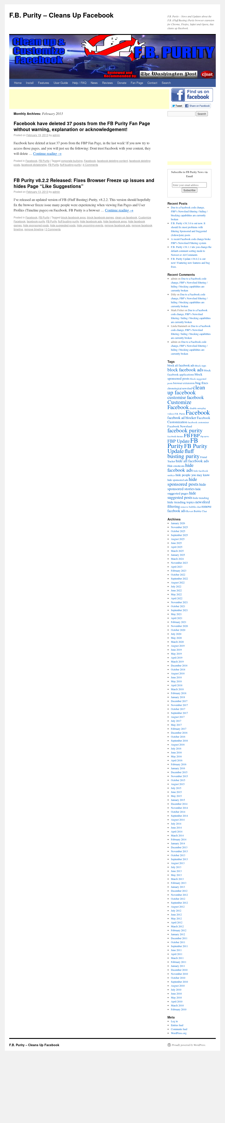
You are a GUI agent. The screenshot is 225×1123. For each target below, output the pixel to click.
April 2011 (176, 954)
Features (43, 83)
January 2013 (178, 886)
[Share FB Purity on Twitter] (177, 105)
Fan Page (137, 83)
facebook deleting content (112, 160)
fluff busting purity (70, 164)
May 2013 (176, 875)
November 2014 (179, 807)
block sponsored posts (184, 376)
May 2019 (176, 653)
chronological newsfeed (179, 388)
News (94, 83)
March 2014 (177, 835)
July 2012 (176, 910)
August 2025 (178, 539)
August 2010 (178, 985)
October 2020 (178, 630)
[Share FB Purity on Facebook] (197, 105)
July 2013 (176, 867)
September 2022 (179, 578)
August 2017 (178, 717)
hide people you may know (193, 475)
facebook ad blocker (181, 417)
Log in (174, 1021)
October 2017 (178, 709)
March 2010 (177, 1005)
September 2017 (179, 713)
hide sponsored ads (177, 480)
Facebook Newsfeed (179, 426)
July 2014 (176, 823)
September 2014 (179, 815)
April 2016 (176, 760)
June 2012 (176, 914)
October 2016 (178, 736)
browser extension (184, 383)
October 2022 (178, 574)
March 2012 (177, 926)
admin (56, 135)
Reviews (107, 83)
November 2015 (179, 776)
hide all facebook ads (192, 460)
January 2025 (178, 554)
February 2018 (178, 693)
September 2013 (179, 859)
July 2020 (176, 634)
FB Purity (44, 160)
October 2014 (178, 811)
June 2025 (176, 543)
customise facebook (185, 397)
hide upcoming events (90, 225)
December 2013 (179, 847)
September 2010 (179, 981)
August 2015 (178, 784)
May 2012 (176, 918)
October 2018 (178, 669)
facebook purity (36, 221)
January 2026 (178, 523)
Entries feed (177, 1025)
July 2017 (176, 720)
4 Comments (90, 164)
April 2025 (176, 547)
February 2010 (178, 1009)
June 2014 (176, 827)
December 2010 (179, 969)
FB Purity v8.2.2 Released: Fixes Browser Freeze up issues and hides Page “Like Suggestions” (84, 183)
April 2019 (176, 657)
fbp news (204, 436)
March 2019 (177, 661)
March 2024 (177, 558)
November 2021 (179, 602)
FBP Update (178, 441)
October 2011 (178, 942)
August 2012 (178, 906)
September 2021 (179, 610)
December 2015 (179, 772)
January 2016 (178, 768)
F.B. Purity (180, 413)
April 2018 (176, 685)
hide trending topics (181, 502)
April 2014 (176, 831)
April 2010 (176, 1001)
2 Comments (53, 229)
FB (187, 435)
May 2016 (176, 756)
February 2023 (178, 570)
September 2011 (179, 946)
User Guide (61, 83)
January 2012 (178, 934)
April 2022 (176, 598)
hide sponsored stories (186, 486)
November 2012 (179, 894)
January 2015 (178, 800)
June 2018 (176, 677)
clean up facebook (126, 217)
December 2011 (179, 938)
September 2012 (179, 902)
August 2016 (178, 744)
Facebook (31, 160)
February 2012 (178, 930)
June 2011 (176, 950)
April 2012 (176, 922)
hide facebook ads (91, 221)
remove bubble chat (191, 506)
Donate (121, 83)
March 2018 (177, 689)
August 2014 (178, 819)
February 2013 (178, 883)
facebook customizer (198, 422)
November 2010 (179, 973)
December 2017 (179, 701)
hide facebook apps (115, 221)
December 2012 (179, 890)
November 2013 (179, 851)
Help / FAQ (79, 83)
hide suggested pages (184, 491)
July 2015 (176, 788)
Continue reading (47, 153)
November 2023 (179, 562)
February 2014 (178, 839)
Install (30, 83)
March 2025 (177, 550)
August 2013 (178, 863)
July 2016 (176, 748)
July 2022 (176, 586)
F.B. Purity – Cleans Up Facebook (61, 15)
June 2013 (176, 871)
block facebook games (100, 217)
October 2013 (178, 855)
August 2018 (178, 673)
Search (166, 83)
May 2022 (176, 594)
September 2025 (179, 535)
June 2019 (176, 649)
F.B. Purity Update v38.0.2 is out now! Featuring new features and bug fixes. (190, 262)
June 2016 (176, 752)
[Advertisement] (89, 99)
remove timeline (34, 229)
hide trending (201, 498)
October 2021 (178, 606)
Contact (152, 83)
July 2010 (176, 989)
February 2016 (178, 764)
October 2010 (178, 977)
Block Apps (200, 365)
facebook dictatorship (34, 164)
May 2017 (176, 724)
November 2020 (179, 626)
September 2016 (179, 740)
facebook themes (175, 436)
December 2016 (179, 732)
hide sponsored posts (36, 225)
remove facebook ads (117, 225)
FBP (195, 435)
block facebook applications (189, 372)
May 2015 (176, 796)
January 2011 (178, 966)
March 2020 (177, 641)
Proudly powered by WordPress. (189, 1045)
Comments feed (179, 1029)
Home (18, 83)
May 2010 (176, 997)
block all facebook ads (180, 365)
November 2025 (179, 527)
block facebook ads (185, 370)
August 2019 (178, 645)
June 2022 (176, 590)
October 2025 (178, 531)
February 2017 (178, 728)
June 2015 (176, 792)
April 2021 (176, 618)
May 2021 (176, 614)
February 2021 (178, 622)
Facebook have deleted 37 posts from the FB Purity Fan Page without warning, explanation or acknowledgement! (82, 126)
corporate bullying (72, 160)
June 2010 (176, 993)
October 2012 (178, 898)
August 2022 (178, 582)
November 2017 (179, 705)
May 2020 (176, 637)
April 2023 (176, 566)
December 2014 (179, 803)
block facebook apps (73, 217)
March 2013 (177, 879)
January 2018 (178, 697)
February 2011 (178, 962)
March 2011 (177, 958)
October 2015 (178, 780)
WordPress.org (179, 1033)
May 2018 (176, 681)
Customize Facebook (179, 404)
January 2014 (178, 843)
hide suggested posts (63, 225)
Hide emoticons (176, 466)
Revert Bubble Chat (196, 511)
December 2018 (179, 665)
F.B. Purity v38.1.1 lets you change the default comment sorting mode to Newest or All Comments (191, 250)
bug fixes (201, 382)
